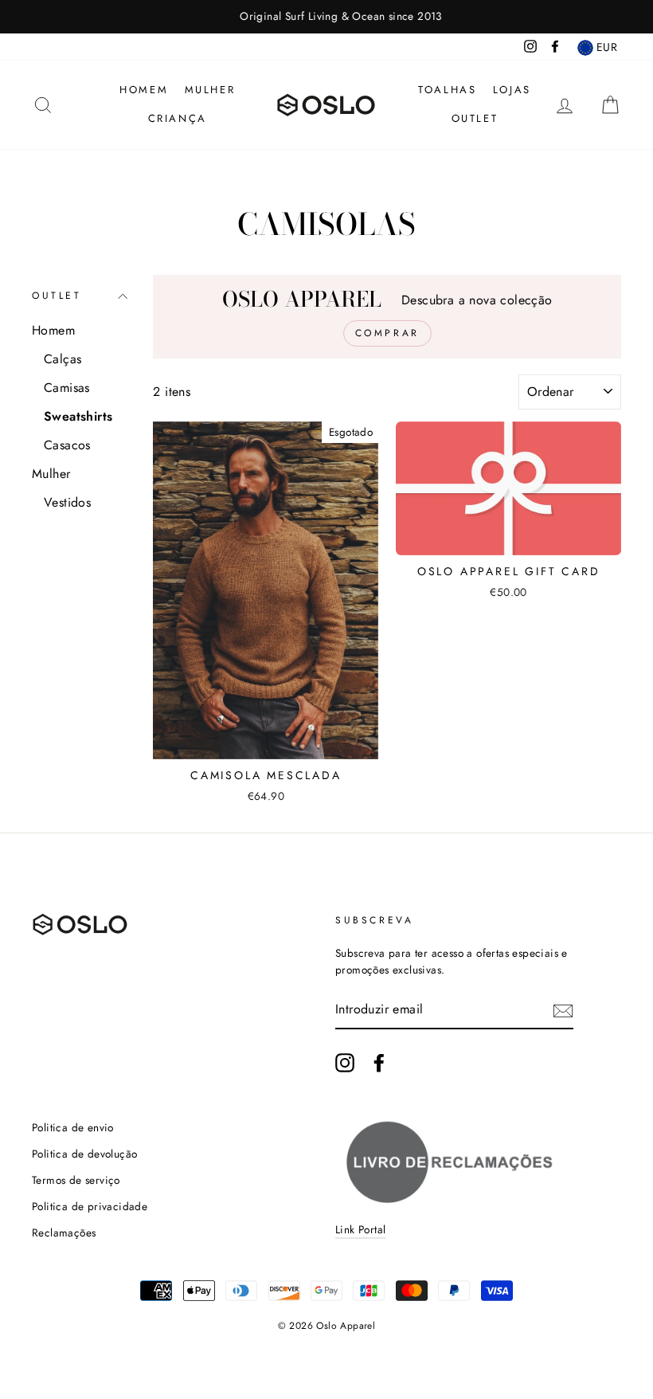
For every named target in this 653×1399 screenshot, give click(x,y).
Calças (62, 359)
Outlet (475, 118)
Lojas (512, 89)
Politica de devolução (84, 1154)
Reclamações (64, 1232)
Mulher (210, 89)
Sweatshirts (78, 416)
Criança (177, 118)
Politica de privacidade (89, 1206)
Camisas (67, 387)
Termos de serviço (76, 1180)
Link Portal (360, 1229)
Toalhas (447, 89)
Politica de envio (73, 1127)
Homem (143, 89)
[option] (326, 16)
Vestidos (67, 502)
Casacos (67, 445)
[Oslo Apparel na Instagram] (344, 1062)
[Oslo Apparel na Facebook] (379, 1062)
